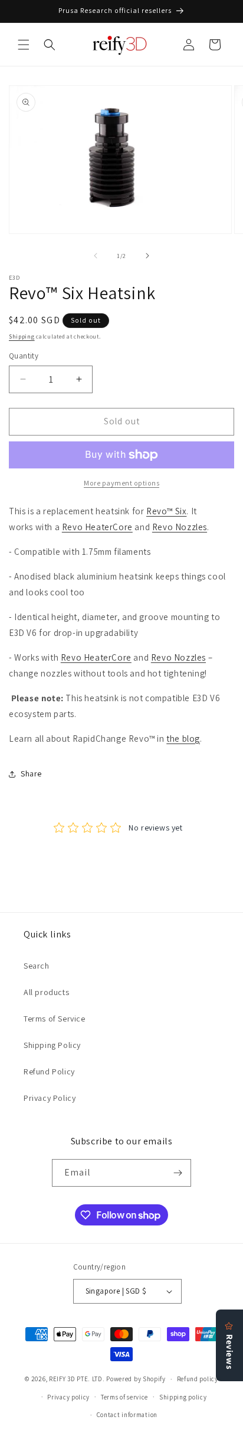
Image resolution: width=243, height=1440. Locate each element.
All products (46, 992)
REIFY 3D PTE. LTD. (77, 1379)
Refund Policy (49, 1071)
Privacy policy (68, 1397)
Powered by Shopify (136, 1379)
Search (37, 965)
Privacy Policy (49, 1098)
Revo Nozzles (179, 527)
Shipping (22, 336)
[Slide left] (96, 256)
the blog (183, 738)
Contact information (127, 1415)
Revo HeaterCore (97, 527)
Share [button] (31, 773)
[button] (24, 45)
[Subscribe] (178, 1173)
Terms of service (124, 1397)
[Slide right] (147, 256)
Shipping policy (183, 1397)
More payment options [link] (121, 482)
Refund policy (197, 1379)
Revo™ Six (166, 511)
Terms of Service (55, 1018)
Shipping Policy (52, 1045)
